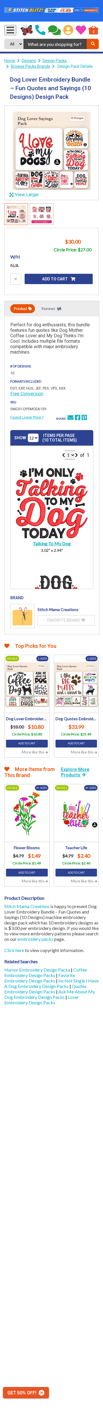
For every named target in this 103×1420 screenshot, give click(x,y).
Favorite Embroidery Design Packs (39, 977)
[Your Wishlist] (81, 30)
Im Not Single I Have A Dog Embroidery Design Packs (51, 983)
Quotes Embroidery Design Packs (45, 988)
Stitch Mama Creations (26, 906)
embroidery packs (35, 939)
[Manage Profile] (68, 30)
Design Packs (55, 60)
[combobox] (55, 44)
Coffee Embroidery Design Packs (45, 972)
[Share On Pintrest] (84, 418)
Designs (29, 60)
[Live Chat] (54, 30)
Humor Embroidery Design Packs (37, 969)
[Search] (93, 44)
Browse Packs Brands (30, 66)
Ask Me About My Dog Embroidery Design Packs (49, 994)
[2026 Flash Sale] (51, 10)
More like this (33, 752)
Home (9, 60)
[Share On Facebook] (77, 418)
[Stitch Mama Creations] (22, 616)
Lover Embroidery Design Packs (41, 999)
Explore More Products (75, 772)
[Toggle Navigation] (10, 30)
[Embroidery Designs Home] (27, 30)
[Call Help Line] (40, 30)
